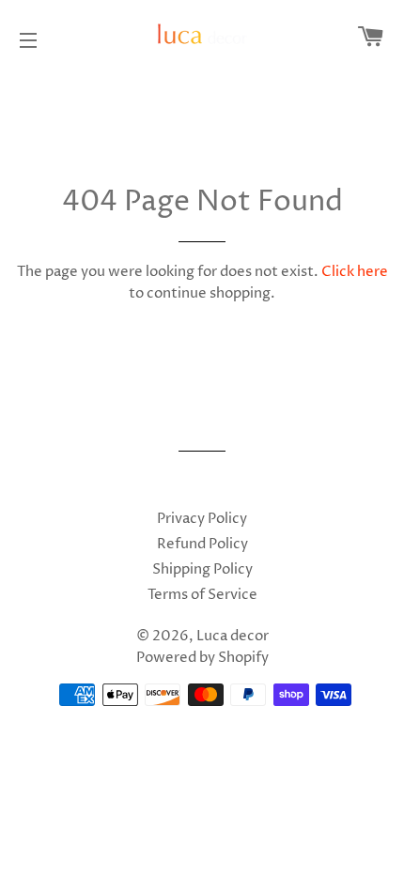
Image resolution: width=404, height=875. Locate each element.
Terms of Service (202, 595)
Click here (354, 272)
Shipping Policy (202, 569)
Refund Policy (202, 544)
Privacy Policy (202, 519)
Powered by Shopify (202, 658)
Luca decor (232, 636)
